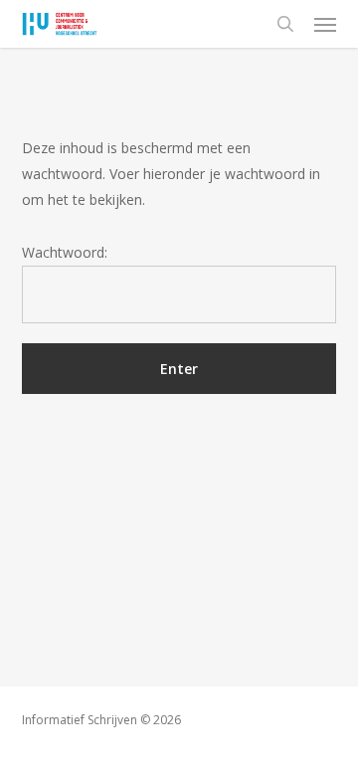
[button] (325, 24)
